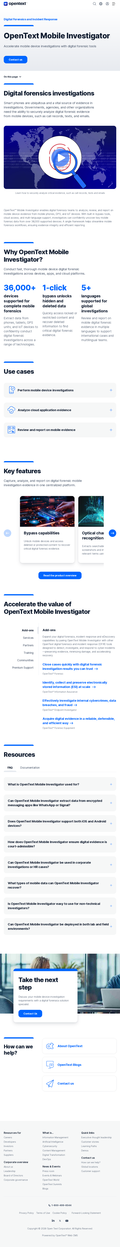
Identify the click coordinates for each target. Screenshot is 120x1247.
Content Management (53, 1150)
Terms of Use (43, 1213)
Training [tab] (29, 652)
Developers (10, 1141)
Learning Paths (89, 1146)
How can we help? (90, 1162)
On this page (11, 76)
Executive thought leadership (96, 1137)
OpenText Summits (52, 1184)
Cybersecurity (49, 1146)
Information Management (55, 1137)
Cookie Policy (59, 1213)
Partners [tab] (28, 645)
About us (8, 1166)
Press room (48, 1171)
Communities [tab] (25, 660)
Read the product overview (60, 575)
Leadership (9, 1171)
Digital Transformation (53, 1155)
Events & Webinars (52, 1175)
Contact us (15, 59)
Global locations (89, 1166)
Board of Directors (13, 1175)
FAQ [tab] (10, 767)
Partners (8, 1150)
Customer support (90, 1171)
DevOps (46, 1159)
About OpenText (70, 1046)
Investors (8, 1146)
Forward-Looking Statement (86, 1213)
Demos (84, 1150)
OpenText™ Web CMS (67, 1235)
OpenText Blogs (69, 1065)
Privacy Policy (26, 1213)
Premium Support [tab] (23, 667)
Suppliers (8, 1155)
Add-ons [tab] (28, 630)
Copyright (32, 1228)
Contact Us (30, 1013)
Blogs (45, 1188)
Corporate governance (16, 1180)
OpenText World (50, 1180)
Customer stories (90, 1141)
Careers (8, 1137)
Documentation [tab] (30, 767)
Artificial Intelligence (52, 1141)
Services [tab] (28, 637)
